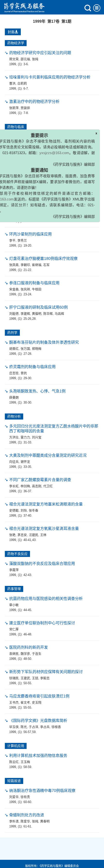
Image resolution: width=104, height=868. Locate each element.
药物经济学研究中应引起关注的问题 (40, 53)
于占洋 (33, 727)
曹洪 (12, 83)
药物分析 (14, 416)
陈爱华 (25, 821)
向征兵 (14, 461)
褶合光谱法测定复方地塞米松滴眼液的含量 (46, 504)
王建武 (25, 678)
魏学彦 (25, 653)
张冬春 (33, 510)
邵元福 (25, 59)
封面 (11, 32)
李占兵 (45, 727)
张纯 (35, 59)
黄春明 (45, 821)
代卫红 (48, 486)
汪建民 (33, 535)
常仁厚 (14, 629)
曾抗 (24, 373)
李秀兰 (22, 240)
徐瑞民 (14, 678)
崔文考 (25, 702)
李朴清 (14, 821)
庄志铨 (14, 373)
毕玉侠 (14, 727)
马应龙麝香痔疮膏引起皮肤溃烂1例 (39, 696)
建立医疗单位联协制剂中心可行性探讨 (42, 623)
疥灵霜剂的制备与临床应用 (32, 367)
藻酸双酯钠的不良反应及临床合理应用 (42, 564)
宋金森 (14, 289)
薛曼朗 (14, 397)
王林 (43, 535)
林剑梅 (25, 486)
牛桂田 (36, 289)
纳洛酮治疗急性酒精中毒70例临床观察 (42, 791)
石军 (46, 265)
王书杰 (14, 702)
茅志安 (22, 535)
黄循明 (36, 313)
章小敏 (14, 605)
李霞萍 (14, 570)
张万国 (25, 348)
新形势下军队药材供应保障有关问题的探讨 (46, 672)
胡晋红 (14, 348)
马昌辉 (59, 313)
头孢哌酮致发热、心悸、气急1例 (37, 391)
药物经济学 (15, 43)
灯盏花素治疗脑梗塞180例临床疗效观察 (43, 258)
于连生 (36, 653)
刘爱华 (14, 797)
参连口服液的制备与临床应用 (34, 283)
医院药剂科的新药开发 (28, 647)
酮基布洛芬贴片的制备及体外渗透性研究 (44, 342)
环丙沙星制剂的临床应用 (30, 234)
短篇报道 (14, 781)
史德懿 (14, 510)
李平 (12, 240)
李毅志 (45, 678)
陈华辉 (48, 313)
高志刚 (36, 486)
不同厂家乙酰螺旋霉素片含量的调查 (40, 480)
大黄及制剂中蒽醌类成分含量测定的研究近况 (48, 455)
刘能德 (14, 313)
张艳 (12, 535)
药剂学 (12, 332)
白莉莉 (22, 83)
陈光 (24, 727)
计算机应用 (15, 746)
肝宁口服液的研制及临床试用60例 (38, 307)
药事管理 (14, 589)
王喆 (35, 678)
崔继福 (36, 265)
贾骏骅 (25, 108)
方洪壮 (14, 437)
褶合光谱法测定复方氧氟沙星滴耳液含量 (44, 528)
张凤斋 (14, 265)
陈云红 (14, 762)
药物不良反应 (17, 554)
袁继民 (14, 653)
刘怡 (24, 510)
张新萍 (14, 108)
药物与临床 (15, 127)
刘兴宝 (36, 437)
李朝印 (25, 265)
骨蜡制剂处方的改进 (26, 815)
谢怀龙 (25, 461)
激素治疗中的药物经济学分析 (34, 102)
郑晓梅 (36, 348)
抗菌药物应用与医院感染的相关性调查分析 (46, 599)
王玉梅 (25, 762)
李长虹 (14, 486)
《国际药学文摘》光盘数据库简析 (38, 721)
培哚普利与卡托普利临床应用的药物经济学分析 (49, 77)
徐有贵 (25, 797)
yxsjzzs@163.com (54, 158)
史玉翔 (36, 702)
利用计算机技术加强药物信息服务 (38, 756)
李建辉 (25, 313)
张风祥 (25, 289)
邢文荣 (14, 59)
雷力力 (25, 437)
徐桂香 (56, 727)
